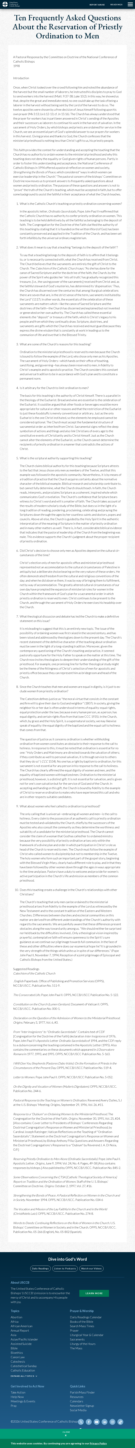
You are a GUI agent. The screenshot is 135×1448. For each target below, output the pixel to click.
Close (66, 1432)
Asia (13, 1335)
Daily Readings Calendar (86, 1317)
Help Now (17, 1397)
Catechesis (18, 1361)
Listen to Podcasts (65, 1268)
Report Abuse (97, 4)
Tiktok (120, 1422)
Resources (76, 1397)
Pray (14, 1405)
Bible (14, 1348)
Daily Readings (40, 1268)
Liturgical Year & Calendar (87, 1335)
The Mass (76, 1348)
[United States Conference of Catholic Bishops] (12, 4)
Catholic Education (23, 1370)
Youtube (97, 1422)
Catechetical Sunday (24, 1366)
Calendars (76, 1401)
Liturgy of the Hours (82, 1344)
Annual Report (20, 1330)
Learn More (94, 1293)
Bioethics (17, 1352)
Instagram (112, 1422)
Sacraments (77, 1339)
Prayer (74, 1330)
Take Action (18, 1392)
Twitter (81, 1422)
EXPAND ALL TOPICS (22, 1376)
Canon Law (18, 1357)
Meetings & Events (23, 1401)
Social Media (78, 1410)
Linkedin (105, 1422)
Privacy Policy (98, 1443)
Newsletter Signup (82, 1405)
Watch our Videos (91, 1268)
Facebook (89, 1422)
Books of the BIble (81, 1321)
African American (21, 1326)
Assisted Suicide (21, 1344)
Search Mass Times (82, 1326)
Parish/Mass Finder (82, 1392)
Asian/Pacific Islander (24, 1339)
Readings (116, 4)
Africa (14, 1321)
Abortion (16, 1317)
